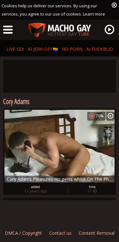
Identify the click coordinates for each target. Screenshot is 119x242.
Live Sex (15, 49)
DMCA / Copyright (23, 233)
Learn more (94, 14)
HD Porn (72, 49)
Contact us (60, 233)
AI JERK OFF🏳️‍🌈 (43, 49)
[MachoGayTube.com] (59, 30)
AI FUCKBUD (99, 49)
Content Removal (97, 233)
